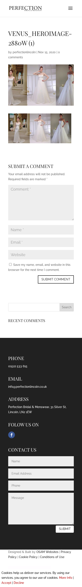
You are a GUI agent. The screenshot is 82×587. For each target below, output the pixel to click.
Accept (6, 582)
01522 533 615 (17, 366)
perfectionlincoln (24, 52)
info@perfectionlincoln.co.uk (27, 386)
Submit (65, 529)
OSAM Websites (47, 552)
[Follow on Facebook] (11, 434)
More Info (65, 577)
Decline (19, 582)
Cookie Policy (28, 557)
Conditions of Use (52, 557)
